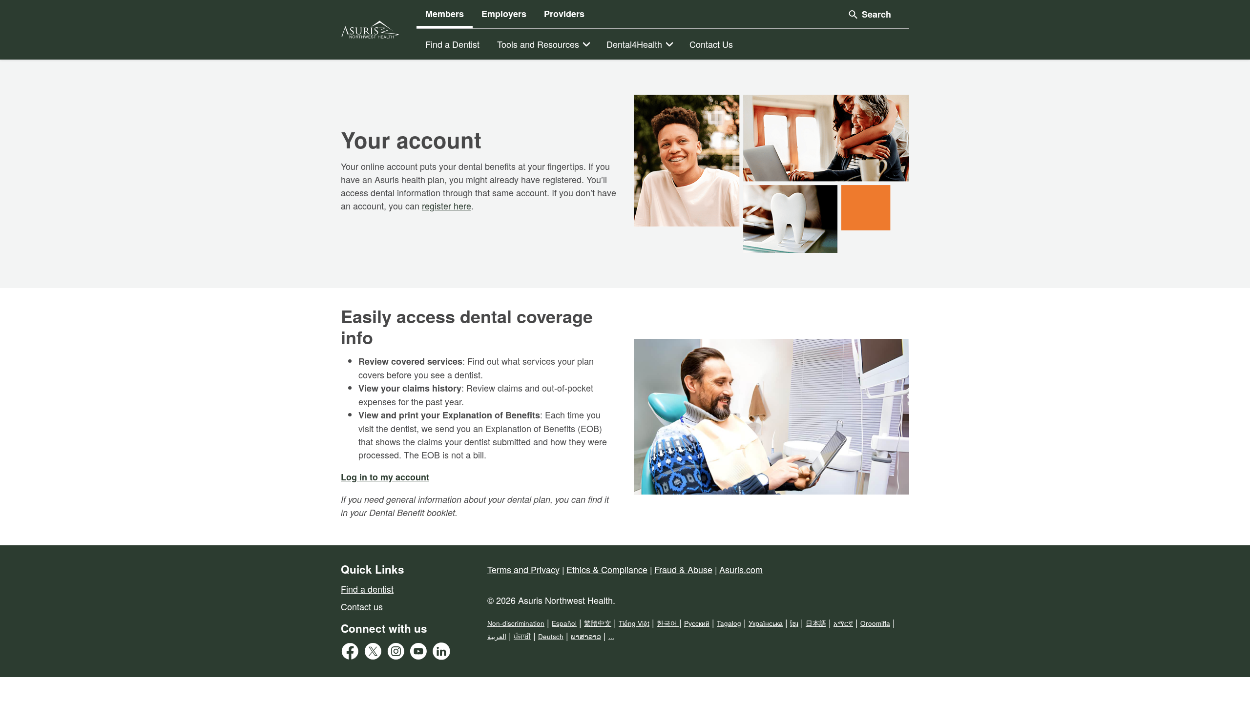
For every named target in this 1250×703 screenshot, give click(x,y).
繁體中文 (597, 623)
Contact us (362, 606)
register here (446, 205)
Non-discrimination (515, 623)
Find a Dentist (452, 44)
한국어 (668, 623)
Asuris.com (741, 569)
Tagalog (729, 623)
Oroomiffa (875, 623)
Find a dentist (367, 588)
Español (564, 623)
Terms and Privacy (523, 569)
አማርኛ (843, 623)
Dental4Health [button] (634, 44)
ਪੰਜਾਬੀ (522, 636)
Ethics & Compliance (606, 569)
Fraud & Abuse (683, 569)
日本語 (816, 623)
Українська (766, 623)
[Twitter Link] (375, 653)
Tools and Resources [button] (538, 44)
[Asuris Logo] (370, 29)
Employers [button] (503, 13)
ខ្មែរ (794, 623)
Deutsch (550, 636)
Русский (696, 623)
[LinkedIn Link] (443, 653)
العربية (496, 636)
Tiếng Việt (634, 623)
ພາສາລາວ (586, 636)
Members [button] (444, 13)
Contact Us (711, 44)
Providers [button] (564, 13)
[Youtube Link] (420, 653)
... (611, 636)
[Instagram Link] (398, 653)
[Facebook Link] (352, 653)
